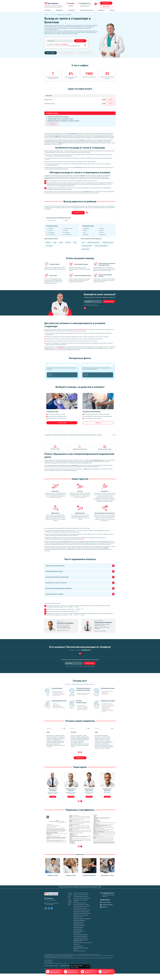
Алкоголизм (47, 10)
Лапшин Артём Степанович (52, 789)
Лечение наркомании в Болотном (80, 934)
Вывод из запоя (71, 875)
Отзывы (70, 892)
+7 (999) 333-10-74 (64, 44)
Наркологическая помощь (86, 10)
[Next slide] (81, 801)
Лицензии (70, 894)
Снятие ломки (76, 944)
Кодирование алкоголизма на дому (81, 915)
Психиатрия (101, 10)
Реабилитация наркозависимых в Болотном (83, 942)
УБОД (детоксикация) (78, 946)
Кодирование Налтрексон (79, 923)
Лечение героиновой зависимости (81, 936)
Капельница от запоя (107, 875)
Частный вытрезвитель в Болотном (81, 896)
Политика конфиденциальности (51, 965)
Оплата (69, 899)
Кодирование (59, 10)
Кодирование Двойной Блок (79, 920)
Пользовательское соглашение (66, 965)
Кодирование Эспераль (78, 922)
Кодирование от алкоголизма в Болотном (82, 913)
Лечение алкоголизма (89, 875)
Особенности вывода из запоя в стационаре (58, 116)
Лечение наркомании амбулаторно (81, 938)
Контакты (112, 10)
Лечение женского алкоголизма (80, 908)
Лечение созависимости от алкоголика (82, 906)
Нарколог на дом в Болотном (80, 950)
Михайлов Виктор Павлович (71, 789)
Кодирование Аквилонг (78, 916)
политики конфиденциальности (73, 45)
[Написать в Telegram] (85, 45)
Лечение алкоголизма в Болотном (81, 892)
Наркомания (71, 10)
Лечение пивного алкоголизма (80, 902)
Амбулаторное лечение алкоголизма (81, 894)
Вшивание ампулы (77, 932)
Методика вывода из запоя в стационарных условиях (60, 118)
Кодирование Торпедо (78, 927)
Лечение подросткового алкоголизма (81, 904)
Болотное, (70, 5)
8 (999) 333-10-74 (85, 3)
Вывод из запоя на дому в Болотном (81, 911)
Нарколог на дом (53, 875)
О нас (69, 898)
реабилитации (80, 539)
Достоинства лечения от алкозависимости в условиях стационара (63, 120)
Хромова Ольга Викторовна (89, 789)
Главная (46, 14)
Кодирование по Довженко (79, 925)
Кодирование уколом (78, 929)
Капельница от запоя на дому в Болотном (82, 898)
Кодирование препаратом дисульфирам (82, 918)
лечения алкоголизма (59, 348)
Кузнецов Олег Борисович (107, 789)
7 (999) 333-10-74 (108, 893)
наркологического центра (81, 329)
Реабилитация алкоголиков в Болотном (82, 909)
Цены (69, 896)
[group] (55, 829)
